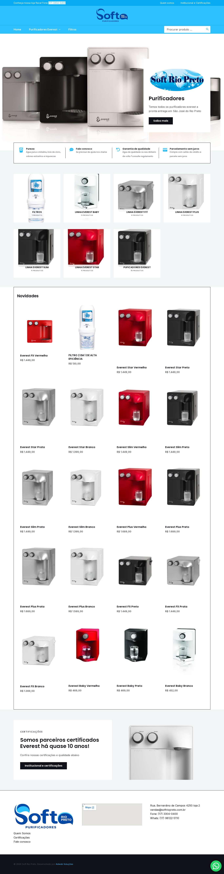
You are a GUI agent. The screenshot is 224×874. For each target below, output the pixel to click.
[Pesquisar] (207, 29)
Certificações (22, 837)
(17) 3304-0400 (57, 2)
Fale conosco (22, 841)
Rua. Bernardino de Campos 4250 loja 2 (175, 805)
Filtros (72, 29)
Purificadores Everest (43, 29)
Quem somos (167, 2)
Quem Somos (22, 833)
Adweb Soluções (64, 864)
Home (17, 29)
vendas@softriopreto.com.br (168, 809)
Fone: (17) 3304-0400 (164, 813)
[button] (59, 29)
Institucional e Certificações (195, 2)
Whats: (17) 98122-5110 (164, 818)
